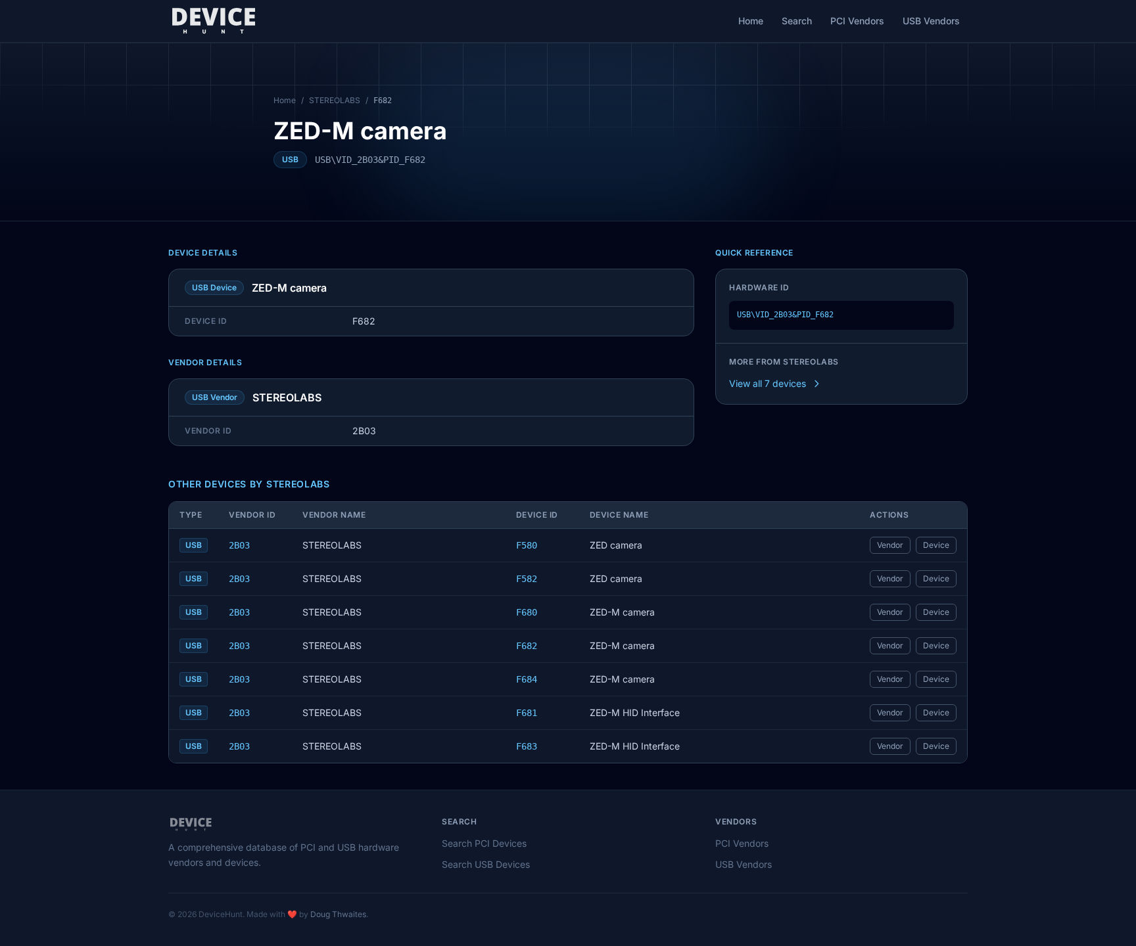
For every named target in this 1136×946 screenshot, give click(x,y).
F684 (526, 679)
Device (936, 545)
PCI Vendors (857, 20)
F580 (526, 545)
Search (797, 20)
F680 (526, 612)
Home (750, 20)
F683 (526, 746)
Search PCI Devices (484, 843)
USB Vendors (931, 20)
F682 (526, 646)
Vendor (890, 545)
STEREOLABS (334, 100)
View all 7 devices (767, 383)
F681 (526, 713)
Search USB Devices (486, 864)
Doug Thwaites (338, 914)
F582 (526, 579)
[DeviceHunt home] (213, 21)
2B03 (239, 545)
